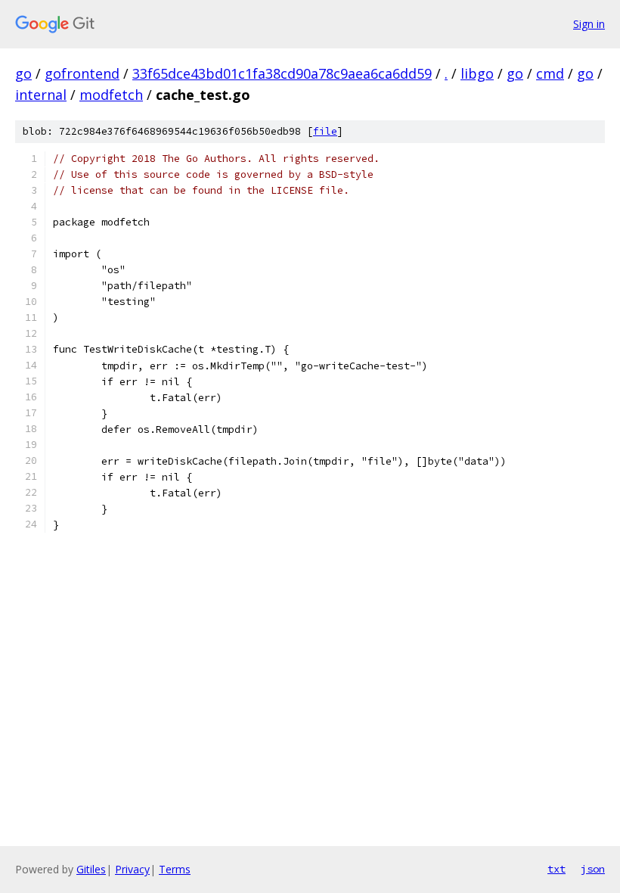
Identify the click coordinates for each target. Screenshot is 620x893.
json (593, 869)
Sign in (589, 24)
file (325, 131)
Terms (175, 869)
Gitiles (91, 869)
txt (556, 869)
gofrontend (82, 73)
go (23, 73)
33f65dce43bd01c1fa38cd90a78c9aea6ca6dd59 (282, 73)
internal (41, 95)
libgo (477, 73)
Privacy (132, 869)
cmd (550, 73)
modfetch (111, 95)
